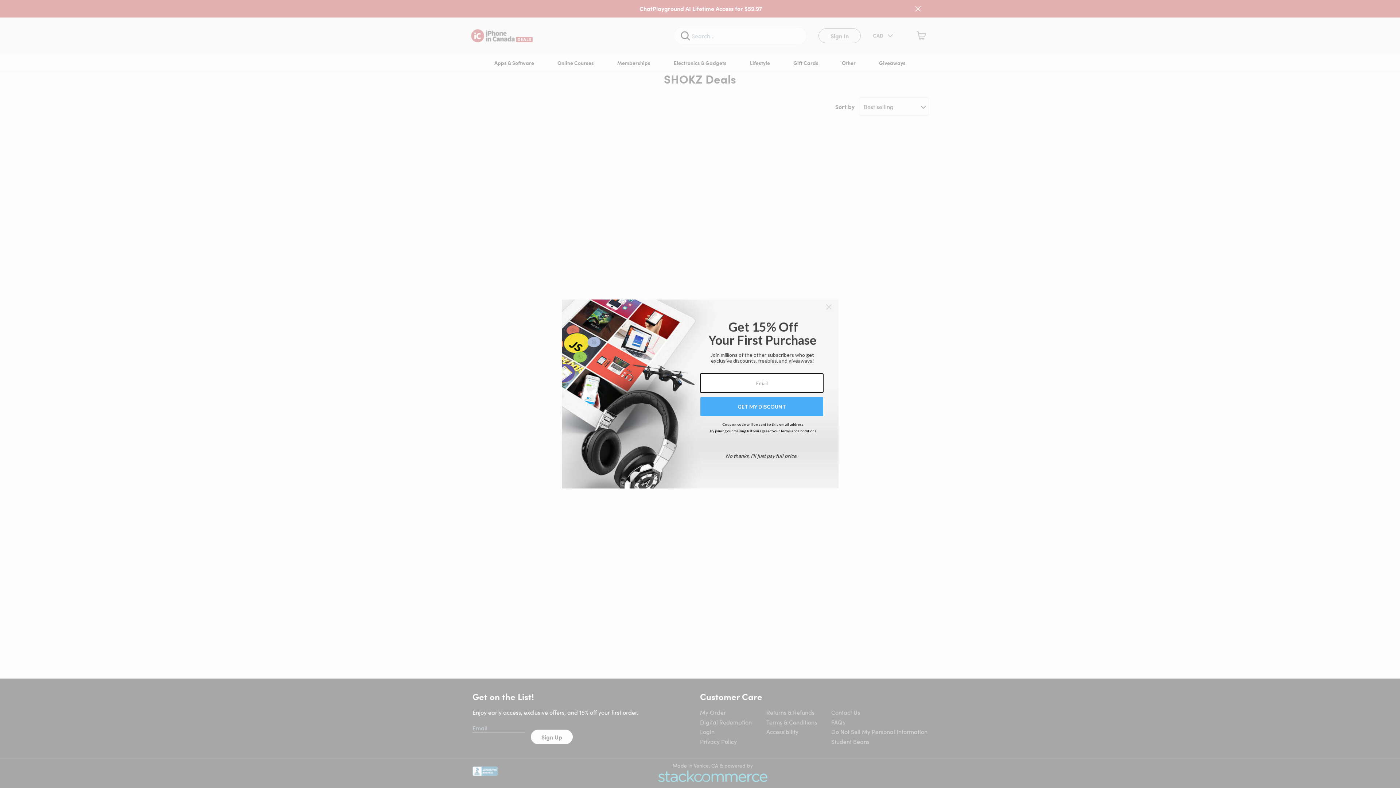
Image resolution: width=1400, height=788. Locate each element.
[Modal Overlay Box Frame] (700, 394)
